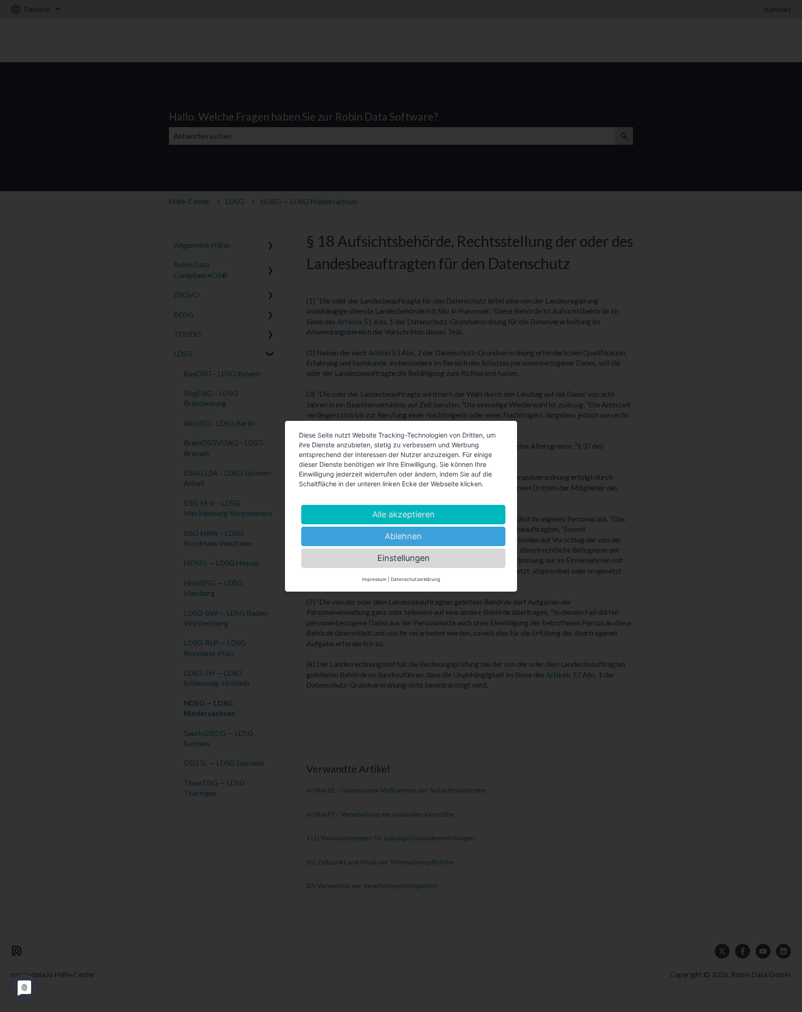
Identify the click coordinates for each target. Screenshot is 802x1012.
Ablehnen (403, 536)
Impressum (374, 579)
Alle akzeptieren (403, 514)
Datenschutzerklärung (415, 579)
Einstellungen (403, 558)
